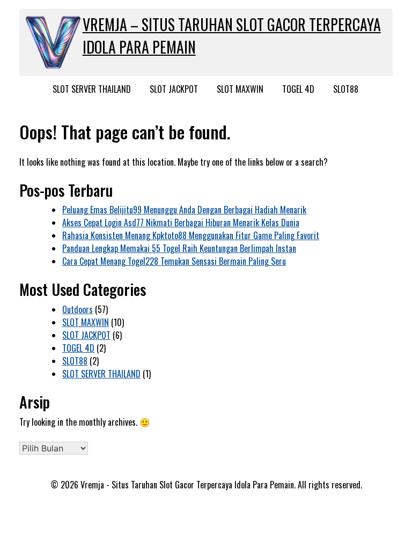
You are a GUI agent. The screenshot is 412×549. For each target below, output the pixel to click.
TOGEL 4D (298, 89)
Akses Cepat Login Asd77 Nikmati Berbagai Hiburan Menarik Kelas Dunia (180, 222)
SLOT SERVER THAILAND (92, 89)
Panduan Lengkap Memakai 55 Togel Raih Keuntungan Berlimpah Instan (179, 248)
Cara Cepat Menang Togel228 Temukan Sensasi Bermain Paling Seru (174, 261)
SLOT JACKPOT (174, 89)
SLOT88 (345, 89)
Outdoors (77, 309)
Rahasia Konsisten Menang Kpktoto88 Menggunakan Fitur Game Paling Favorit (190, 235)
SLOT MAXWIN (240, 89)
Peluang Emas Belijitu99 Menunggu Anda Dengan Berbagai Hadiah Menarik (184, 209)
